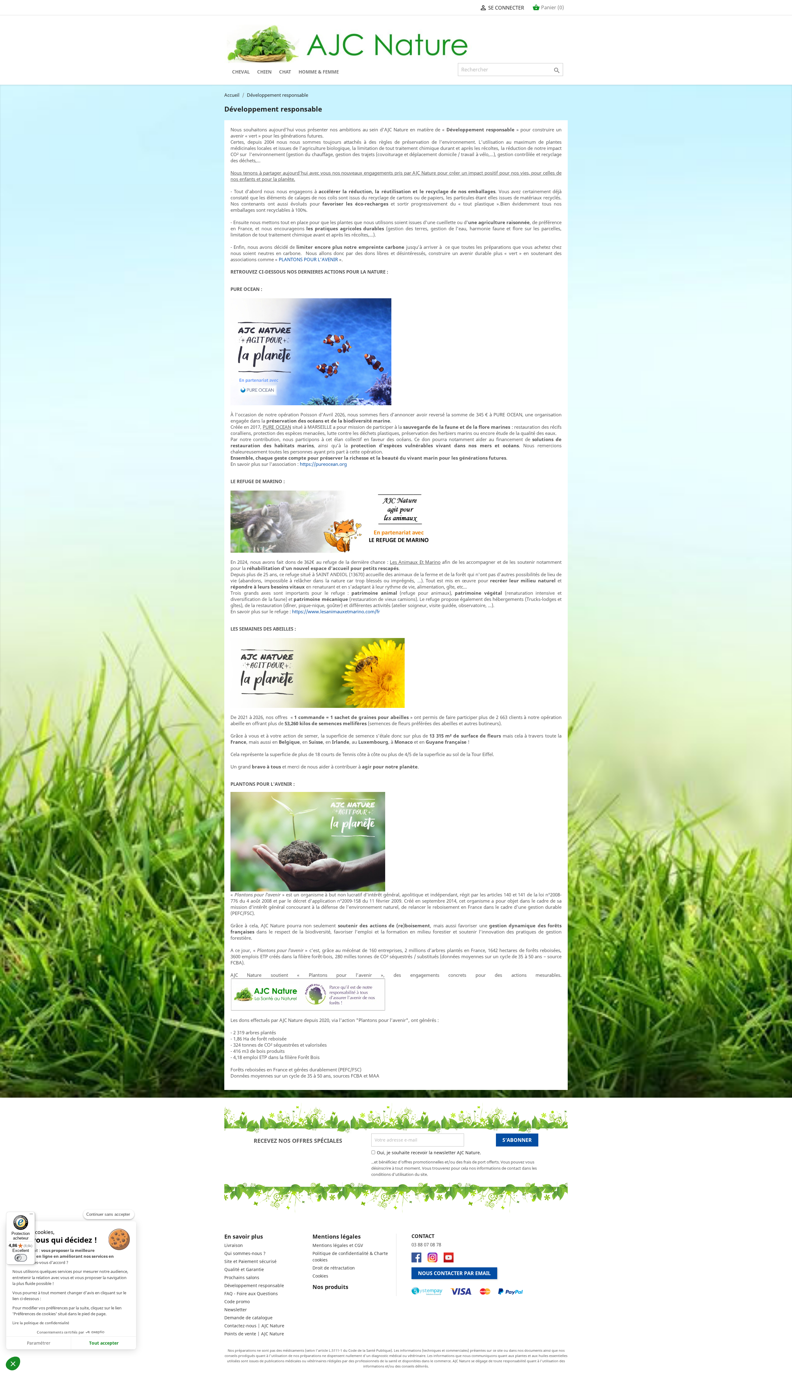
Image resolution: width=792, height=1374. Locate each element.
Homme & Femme (319, 72)
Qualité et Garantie (244, 1269)
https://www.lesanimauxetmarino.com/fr (336, 611)
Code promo (237, 1301)
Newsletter (235, 1309)
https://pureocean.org (323, 464)
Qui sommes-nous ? (244, 1253)
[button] (13, 1363)
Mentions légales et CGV (337, 1245)
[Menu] (31, 1215)
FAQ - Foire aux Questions (251, 1293)
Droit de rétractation (333, 1268)
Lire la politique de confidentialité (40, 1322)
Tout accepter (103, 1343)
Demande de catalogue (248, 1318)
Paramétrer (38, 1343)
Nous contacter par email (454, 1273)
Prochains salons (241, 1277)
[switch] (21, 1257)
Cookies (320, 1276)
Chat (285, 72)
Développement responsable (254, 1285)
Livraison (233, 1245)
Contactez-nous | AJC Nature (254, 1326)
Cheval (241, 72)
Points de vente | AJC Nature (254, 1334)
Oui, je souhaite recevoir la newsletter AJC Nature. (429, 1152)
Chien (264, 72)
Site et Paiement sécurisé (250, 1261)
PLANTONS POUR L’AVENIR (308, 259)
